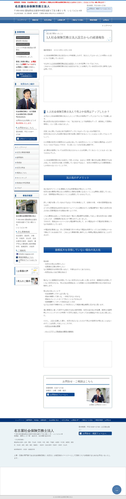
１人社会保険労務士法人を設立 (62, 64)
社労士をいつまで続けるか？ (56, 272)
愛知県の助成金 (22, 41)
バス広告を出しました (24, 57)
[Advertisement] (78, 89)
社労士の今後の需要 (52, 326)
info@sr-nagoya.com (26, 254)
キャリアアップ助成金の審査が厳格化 (59, 332)
